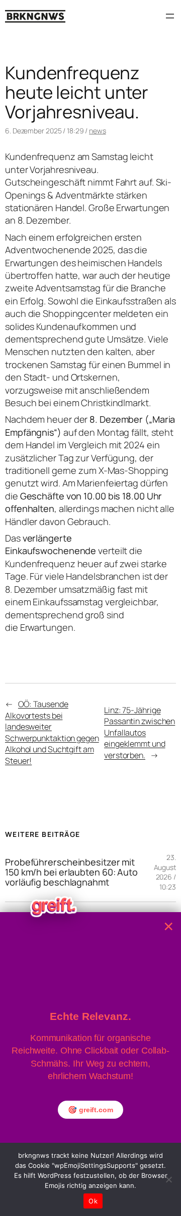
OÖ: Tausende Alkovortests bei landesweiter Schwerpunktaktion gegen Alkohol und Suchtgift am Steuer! (52, 732)
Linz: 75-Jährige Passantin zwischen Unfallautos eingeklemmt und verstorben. (139, 733)
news (97, 130)
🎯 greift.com (90, 1110)
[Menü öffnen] (170, 16)
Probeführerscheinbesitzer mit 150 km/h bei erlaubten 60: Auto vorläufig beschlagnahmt (71, 872)
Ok (93, 1201)
